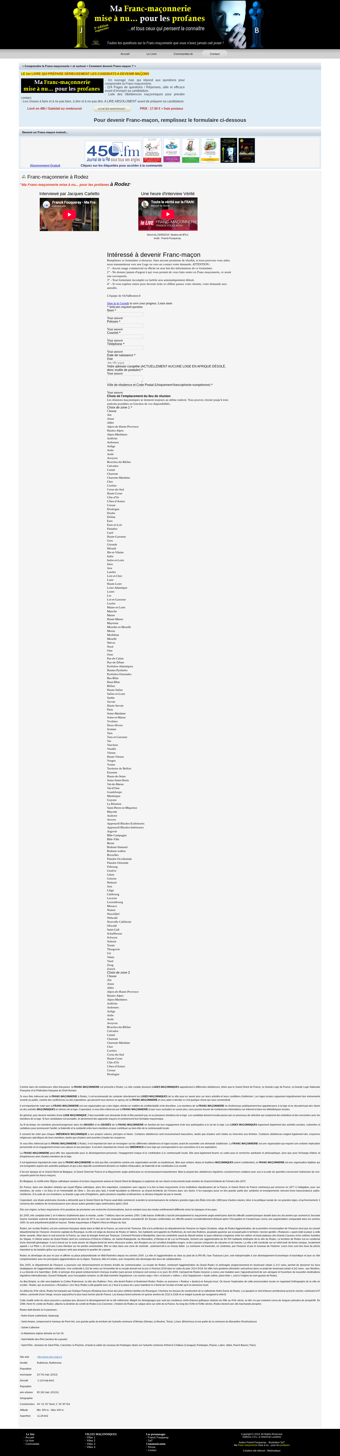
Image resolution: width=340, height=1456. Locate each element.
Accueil (125, 53)
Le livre (30, 1440)
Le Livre (152, 53)
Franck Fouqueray (158, 1437)
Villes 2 (91, 1440)
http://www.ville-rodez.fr (49, 1357)
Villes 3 (91, 1443)
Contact (215, 53)
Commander (32, 1443)
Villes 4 (91, 1447)
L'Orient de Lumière (269, 1437)
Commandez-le (183, 53)
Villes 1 (91, 1437)
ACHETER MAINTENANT (112, 108)
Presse (151, 1447)
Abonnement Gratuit (45, 165)
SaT (150, 1440)
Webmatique (274, 1450)
